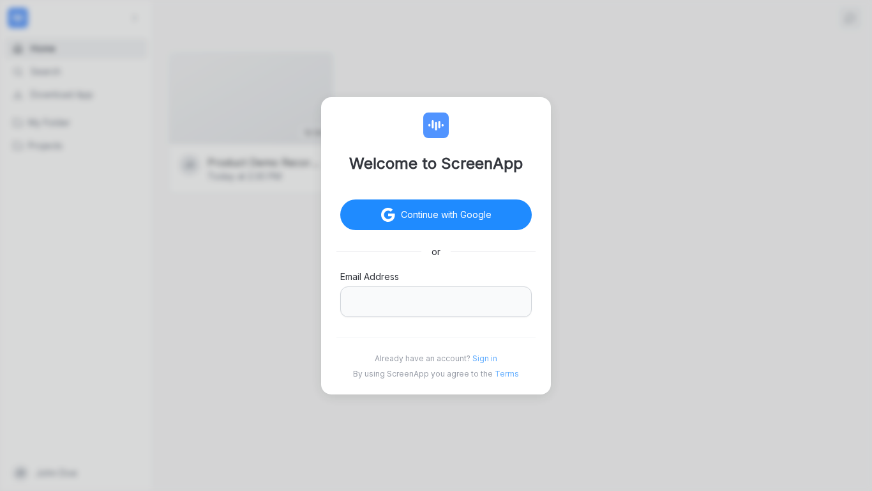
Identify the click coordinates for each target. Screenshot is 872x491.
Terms (507, 373)
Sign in (484, 358)
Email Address (369, 276)
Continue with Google (446, 214)
